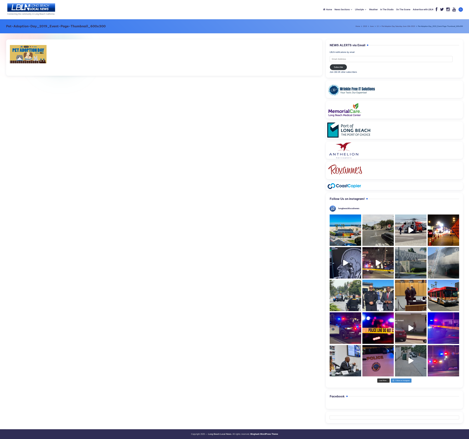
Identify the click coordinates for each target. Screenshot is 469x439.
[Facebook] (436, 9)
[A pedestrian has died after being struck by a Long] (443, 295)
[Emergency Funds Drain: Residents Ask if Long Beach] (345, 361)
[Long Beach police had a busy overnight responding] (345, 328)
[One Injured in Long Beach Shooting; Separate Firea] (378, 361)
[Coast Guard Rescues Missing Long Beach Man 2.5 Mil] (410, 230)
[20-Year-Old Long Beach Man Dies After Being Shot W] (378, 230)
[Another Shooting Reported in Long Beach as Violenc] (443, 361)
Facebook (337, 396)
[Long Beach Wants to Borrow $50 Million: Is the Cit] (410, 263)
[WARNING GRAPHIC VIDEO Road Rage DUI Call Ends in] (410, 328)
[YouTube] (454, 9)
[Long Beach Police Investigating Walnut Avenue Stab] (378, 328)
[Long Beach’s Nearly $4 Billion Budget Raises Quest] (410, 295)
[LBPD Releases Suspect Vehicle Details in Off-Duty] (410, 361)
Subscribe (338, 67)
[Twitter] (442, 9)
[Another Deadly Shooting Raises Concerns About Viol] (378, 295)
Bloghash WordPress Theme (264, 434)
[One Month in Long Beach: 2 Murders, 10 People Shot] (345, 295)
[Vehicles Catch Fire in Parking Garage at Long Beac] (443, 263)
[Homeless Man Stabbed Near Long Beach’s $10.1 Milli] (345, 230)
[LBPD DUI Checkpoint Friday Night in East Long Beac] (443, 230)
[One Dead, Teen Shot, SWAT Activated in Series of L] (443, 328)
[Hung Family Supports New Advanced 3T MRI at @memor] (345, 263)
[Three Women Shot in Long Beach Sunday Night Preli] (378, 263)
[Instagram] (448, 9)
